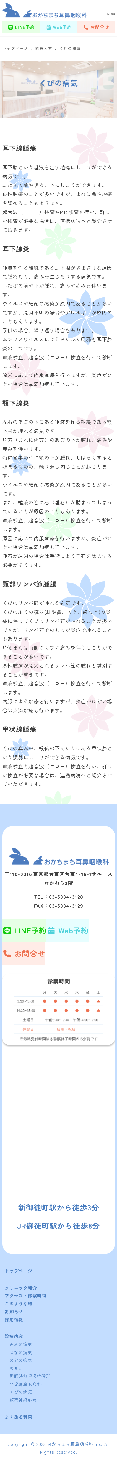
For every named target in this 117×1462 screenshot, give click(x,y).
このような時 (18, 1304)
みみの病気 (20, 1344)
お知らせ (14, 1311)
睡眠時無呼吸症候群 (30, 1376)
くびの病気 (20, 1392)
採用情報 (14, 1319)
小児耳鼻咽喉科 (25, 1384)
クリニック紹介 (21, 1288)
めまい (16, 1368)
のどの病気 (20, 1360)
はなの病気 (20, 1352)
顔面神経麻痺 (23, 1400)
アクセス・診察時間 (25, 1295)
